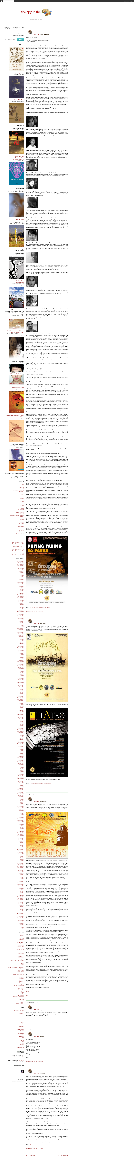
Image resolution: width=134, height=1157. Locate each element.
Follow (20, 39)
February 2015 (21, 748)
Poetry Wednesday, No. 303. (18, 550)
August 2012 (21, 710)
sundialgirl (21, 999)
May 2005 (22, 589)
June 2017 (22, 785)
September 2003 (20, 561)
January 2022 (21, 853)
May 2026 (22, 924)
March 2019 (21, 810)
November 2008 (20, 647)
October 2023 (21, 881)
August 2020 (21, 831)
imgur (23, 1037)
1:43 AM (36, 623)
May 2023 (22, 874)
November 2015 (20, 760)
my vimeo (22, 516)
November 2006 (20, 614)
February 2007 (21, 618)
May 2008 (22, 639)
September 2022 (20, 863)
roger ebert (22, 993)
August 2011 (21, 693)
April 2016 (21, 767)
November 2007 (20, 631)
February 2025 (21, 903)
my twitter (22, 498)
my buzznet (21, 523)
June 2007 (22, 624)
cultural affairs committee (41, 990)
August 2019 (21, 814)
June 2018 (22, 802)
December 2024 (20, 901)
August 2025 (21, 912)
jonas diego (21, 961)
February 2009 (21, 652)
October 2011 (21, 696)
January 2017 (21, 780)
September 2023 (20, 880)
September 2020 (20, 832)
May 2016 (22, 768)
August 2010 (21, 677)
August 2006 (21, 610)
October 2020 (21, 834)
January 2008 (21, 633)
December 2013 (20, 731)
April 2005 (21, 588)
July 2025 (22, 910)
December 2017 (20, 793)
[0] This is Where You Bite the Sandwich (34, 611)
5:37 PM (36, 1010)
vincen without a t (20, 1003)
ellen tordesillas (20, 952)
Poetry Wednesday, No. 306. (18, 542)
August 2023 (21, 878)
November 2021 (20, 852)
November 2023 (20, 883)
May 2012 (22, 706)
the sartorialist (21, 995)
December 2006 (20, 615)
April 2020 (21, 825)
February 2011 (21, 685)
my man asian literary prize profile (17, 515)
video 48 (22, 1002)
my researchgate (20, 527)
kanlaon (22, 963)
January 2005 (21, 583)
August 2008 (21, 643)
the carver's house (20, 946)
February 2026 (21, 920)
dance (49, 990)
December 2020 (20, 837)
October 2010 (21, 679)
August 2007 (21, 626)
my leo (22, 534)
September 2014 (20, 741)
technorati (22, 1046)
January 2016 (21, 763)
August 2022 (21, 862)
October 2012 (21, 713)
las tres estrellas (21, 966)
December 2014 (20, 745)
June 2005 (22, 590)
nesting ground (21, 982)
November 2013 (20, 729)
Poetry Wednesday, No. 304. (18, 545)
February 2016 (21, 764)
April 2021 (21, 842)
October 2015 (21, 759)
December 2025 (20, 917)
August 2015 (21, 756)
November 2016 (20, 777)
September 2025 (20, 913)
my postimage (21, 525)
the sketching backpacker (18, 996)
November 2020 (20, 835)
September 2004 (20, 578)
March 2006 (21, 603)
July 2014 (22, 738)
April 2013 (21, 720)
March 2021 (21, 841)
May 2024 (22, 891)
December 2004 (20, 582)
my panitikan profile (20, 512)
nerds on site (21, 1039)
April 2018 (21, 799)
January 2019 (21, 807)
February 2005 (21, 585)
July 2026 (22, 927)
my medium (21, 497)
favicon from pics (20, 1029)
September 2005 (20, 594)
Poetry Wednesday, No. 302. (18, 552)
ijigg (23, 1034)
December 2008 (20, 649)
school (44, 607)
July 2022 (22, 860)
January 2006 (21, 600)
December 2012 (20, 714)
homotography (21, 957)
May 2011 (22, 689)
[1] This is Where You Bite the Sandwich (34, 1022)
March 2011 (21, 686)
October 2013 (21, 728)
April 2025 (21, 906)
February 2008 (21, 635)
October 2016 (21, 775)
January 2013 (21, 716)
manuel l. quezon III (20, 973)
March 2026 (21, 922)
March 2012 (21, 703)
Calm (23, 553)
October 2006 (21, 613)
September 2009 (20, 661)
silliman (48, 607)
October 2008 (21, 646)
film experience (21, 953)
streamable (22, 1044)
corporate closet (20, 950)
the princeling (21, 989)
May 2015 (22, 752)
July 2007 (22, 625)
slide (23, 1041)
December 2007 (20, 632)
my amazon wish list (20, 533)
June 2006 (22, 607)
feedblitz (22, 1030)
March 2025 (21, 905)
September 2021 (20, 849)
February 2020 (21, 823)
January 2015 (21, 746)
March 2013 (21, 718)
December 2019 (20, 820)
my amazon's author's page (18, 490)
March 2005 (21, 586)
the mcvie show (21, 975)
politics (31, 1018)
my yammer (21, 530)
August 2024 (21, 895)
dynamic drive (21, 1026)
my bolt (22, 508)
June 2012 (22, 707)
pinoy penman (21, 988)
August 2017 (21, 788)
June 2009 (22, 657)
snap (23, 1043)
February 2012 (21, 702)
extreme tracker (21, 1028)
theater (49, 783)
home (23, 484)
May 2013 (22, 721)
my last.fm (22, 522)
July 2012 (22, 709)
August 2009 (21, 660)
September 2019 (20, 816)
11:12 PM (36, 802)
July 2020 (22, 830)
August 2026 (21, 928)
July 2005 (22, 592)
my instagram (21, 495)
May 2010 (22, 672)
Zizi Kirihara (21, 1060)
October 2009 (21, 663)
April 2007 (21, 621)
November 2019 (20, 819)
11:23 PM (36, 1036)
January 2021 (21, 838)
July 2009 (22, 658)
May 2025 (22, 908)
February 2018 (21, 796)
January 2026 (21, 919)
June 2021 (22, 845)
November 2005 (20, 597)
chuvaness (22, 948)
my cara (22, 504)
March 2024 (21, 888)
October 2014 (21, 742)
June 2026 (22, 926)
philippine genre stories (19, 985)
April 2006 (21, 604)
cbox (23, 1025)
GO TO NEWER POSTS (63, 1155)
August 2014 (21, 739)
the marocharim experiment (18, 974)
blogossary (21, 1013)
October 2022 (21, 864)
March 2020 (21, 824)
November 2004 (20, 581)
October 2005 (21, 596)
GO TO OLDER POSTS (31, 1155)
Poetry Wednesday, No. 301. (18, 554)
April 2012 (21, 704)
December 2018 (20, 806)
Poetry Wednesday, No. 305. (18, 543)
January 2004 (21, 567)
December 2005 (20, 599)
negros (63, 990)
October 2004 (21, 579)
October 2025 (21, 915)
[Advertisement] (47, 24)
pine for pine (21, 987)
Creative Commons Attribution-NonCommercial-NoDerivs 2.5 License (16, 1057)
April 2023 (21, 873)
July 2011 (22, 692)
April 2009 (21, 654)
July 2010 (22, 675)
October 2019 (21, 817)
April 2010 (21, 671)
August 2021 (21, 848)
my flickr (22, 519)
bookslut (22, 943)
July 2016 (22, 771)
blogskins (22, 1023)
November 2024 (20, 899)
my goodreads (21, 509)
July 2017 (22, 787)
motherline (21, 978)
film (42, 607)
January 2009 (21, 650)
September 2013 (20, 727)
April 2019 (21, 812)
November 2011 (20, 697)
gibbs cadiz (21, 955)
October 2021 (21, 851)
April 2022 (21, 856)
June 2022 (22, 859)
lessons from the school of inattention (16, 967)
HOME (22, 25)
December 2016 (20, 778)
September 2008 (20, 645)
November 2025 (20, 916)
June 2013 (22, 723)
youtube (22, 1048)
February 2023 (21, 870)
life (30, 1144)
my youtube (21, 493)
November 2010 (20, 681)
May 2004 (22, 572)
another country (20, 936)
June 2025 (22, 909)
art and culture (33, 607)
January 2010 (21, 667)
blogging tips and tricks (19, 1012)
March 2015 (21, 749)
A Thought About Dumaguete (18, 546)
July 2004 (22, 575)
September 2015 (20, 757)
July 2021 (22, 846)
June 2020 (22, 828)
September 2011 (20, 695)
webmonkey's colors (20, 1047)
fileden (22, 1032)
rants (34, 1018)
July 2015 (22, 755)
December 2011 (20, 699)
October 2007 (21, 629)
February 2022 (21, 855)
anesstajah (22, 935)
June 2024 (22, 892)
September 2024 (20, 896)
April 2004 (21, 571)
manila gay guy (21, 971)
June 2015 (22, 753)
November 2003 (20, 564)
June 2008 (22, 640)
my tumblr (22, 501)
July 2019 (22, 813)
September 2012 (20, 711)
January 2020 (21, 821)
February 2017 (21, 781)
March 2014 (21, 734)
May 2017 (22, 784)
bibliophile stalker (20, 942)
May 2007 (22, 622)
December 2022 (20, 867)
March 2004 (21, 569)
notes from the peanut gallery (18, 984)
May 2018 (22, 800)
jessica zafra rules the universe (17, 960)
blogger (22, 1022)
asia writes (22, 938)
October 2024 (21, 898)
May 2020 (22, 827)
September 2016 (20, 774)
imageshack (21, 1036)
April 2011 (21, 688)
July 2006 (22, 608)
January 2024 (21, 885)
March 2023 (21, 871)
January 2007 (21, 617)
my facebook (21, 491)
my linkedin (21, 518)
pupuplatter (21, 991)
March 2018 (21, 798)
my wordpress (21, 500)
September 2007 (20, 628)
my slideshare (21, 529)
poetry (42, 783)
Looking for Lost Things (19, 548)
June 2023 (22, 876)
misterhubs (21, 977)
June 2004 (22, 574)
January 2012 (21, 700)
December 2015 (20, 761)
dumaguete (38, 607)
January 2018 (21, 795)
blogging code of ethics (19, 1010)
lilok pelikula (21, 970)
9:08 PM (36, 1074)
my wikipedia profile (19, 513)
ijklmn (22, 959)
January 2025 (21, 902)
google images (21, 1033)
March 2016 (21, 766)
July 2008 (22, 642)
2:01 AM (36, 34)
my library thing (20, 532)
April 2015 (21, 750)
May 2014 (22, 735)
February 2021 (21, 839)
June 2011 (22, 690)
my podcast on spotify (19, 488)
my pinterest (21, 502)
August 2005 (21, 593)
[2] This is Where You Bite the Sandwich (34, 1148)
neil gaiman (21, 981)
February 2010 (21, 668)
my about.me (21, 487)
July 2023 (22, 877)
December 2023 (20, 884)
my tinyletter (21, 506)
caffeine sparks (21, 945)
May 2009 (22, 656)
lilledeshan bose (20, 968)
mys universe (21, 980)
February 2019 (21, 809)
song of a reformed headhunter (17, 998)
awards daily (21, 939)
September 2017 (20, 789)
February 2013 (21, 717)
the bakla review (20, 941)
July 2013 (22, 724)
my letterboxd (21, 520)
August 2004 (21, 576)
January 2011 (21, 684)
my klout (22, 505)
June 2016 (22, 770)
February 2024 (21, 887)
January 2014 (21, 732)
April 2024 (21, 889)
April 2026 (21, 923)
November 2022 (20, 866)
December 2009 (20, 665)
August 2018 (21, 805)
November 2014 (20, 743)
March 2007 (21, 620)
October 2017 (21, 791)
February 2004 (21, 568)
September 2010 (20, 678)
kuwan (22, 964)
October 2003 (21, 562)
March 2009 (21, 653)
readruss (22, 992)
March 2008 (21, 636)
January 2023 (21, 869)
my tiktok (22, 494)
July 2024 (22, 894)
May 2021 (22, 844)
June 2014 (22, 736)
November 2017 (20, 792)
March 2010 (21, 670)
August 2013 (21, 725)
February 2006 (21, 601)
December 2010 (20, 682)
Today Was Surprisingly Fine (18, 549)
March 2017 (21, 782)
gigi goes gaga (21, 956)
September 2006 (20, 611)
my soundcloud (21, 526)
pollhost (22, 1040)
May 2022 (22, 857)
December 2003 (20, 565)
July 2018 (22, 803)
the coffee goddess (20, 949)
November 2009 (20, 664)
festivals (57, 990)
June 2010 (22, 674)
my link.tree (21, 486)
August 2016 (21, 773)
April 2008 (21, 638)
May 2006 (22, 606)
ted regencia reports (20, 1000)
